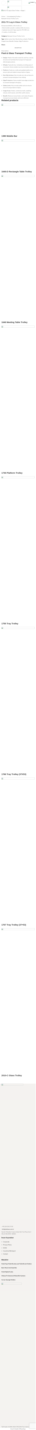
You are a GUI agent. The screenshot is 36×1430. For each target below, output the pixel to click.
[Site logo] (14, 2)
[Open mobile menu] (3, 3)
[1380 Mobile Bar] (18, 117)
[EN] (32, 3)
